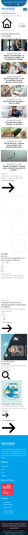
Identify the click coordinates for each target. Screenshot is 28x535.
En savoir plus (20, 533)
